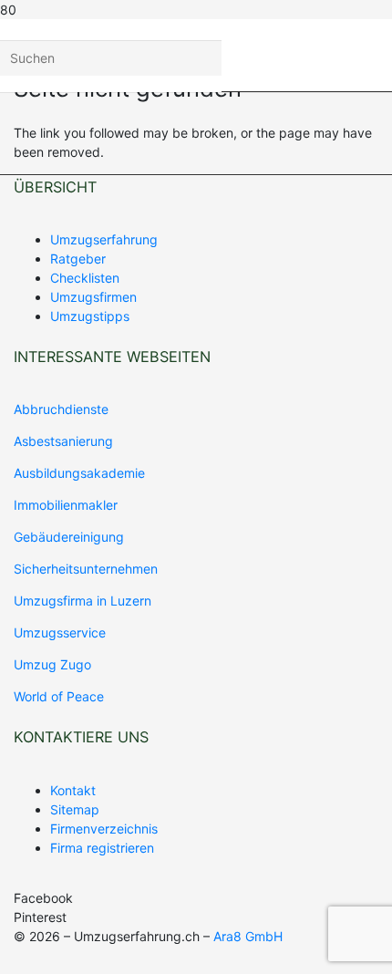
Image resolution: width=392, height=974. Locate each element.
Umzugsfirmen (93, 297)
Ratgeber (78, 258)
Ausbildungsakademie (79, 473)
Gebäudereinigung (69, 536)
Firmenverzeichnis (104, 828)
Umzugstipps (89, 316)
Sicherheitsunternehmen (86, 568)
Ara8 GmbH (248, 936)
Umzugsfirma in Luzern (82, 600)
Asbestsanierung (63, 441)
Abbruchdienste (61, 409)
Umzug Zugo (52, 664)
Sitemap (74, 809)
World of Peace (59, 696)
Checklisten (84, 277)
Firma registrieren (102, 847)
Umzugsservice (60, 632)
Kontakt (73, 790)
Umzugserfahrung (104, 239)
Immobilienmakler (66, 505)
